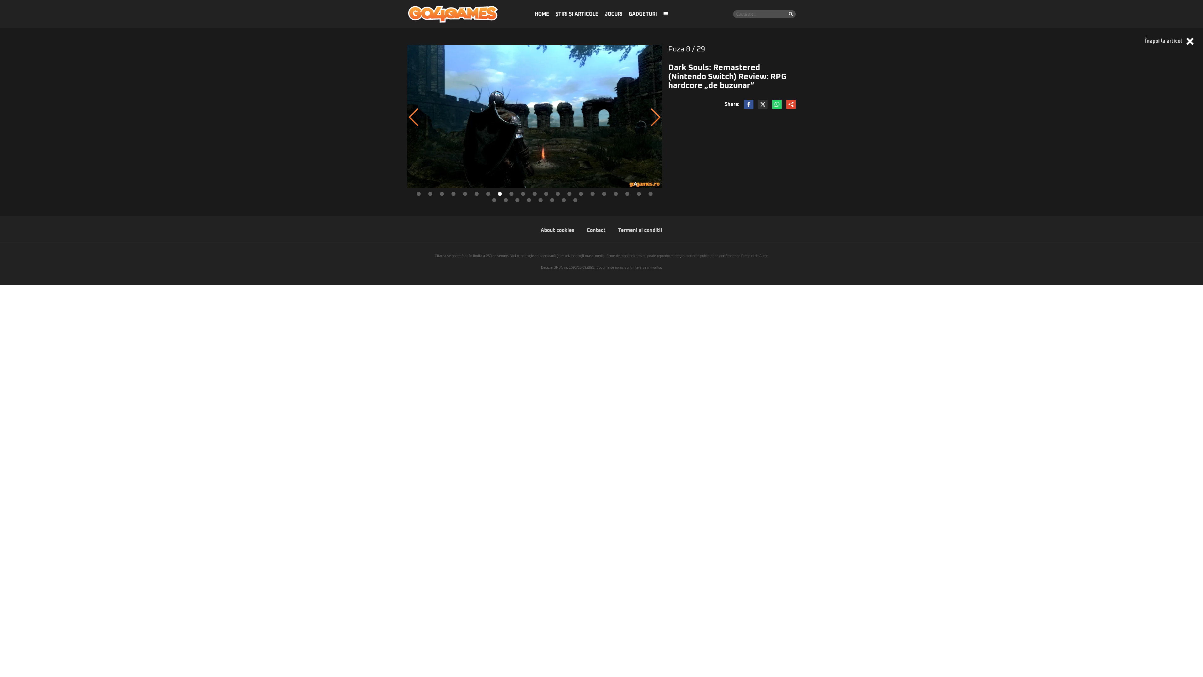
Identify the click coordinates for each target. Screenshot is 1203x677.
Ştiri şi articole (576, 14)
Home (542, 14)
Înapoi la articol (1164, 41)
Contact (596, 230)
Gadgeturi (643, 14)
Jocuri (613, 14)
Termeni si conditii (640, 230)
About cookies (557, 230)
